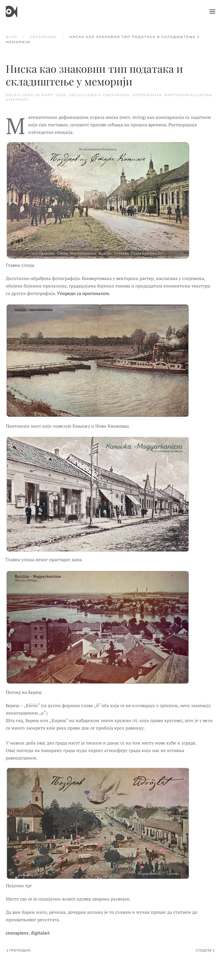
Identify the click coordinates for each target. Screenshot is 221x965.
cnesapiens (116, 95)
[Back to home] (11, 11)
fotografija (147, 95)
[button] (212, 11)
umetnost (17, 100)
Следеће (204, 950)
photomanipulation (188, 95)
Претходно (20, 950)
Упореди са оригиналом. (83, 293)
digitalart (40, 933)
